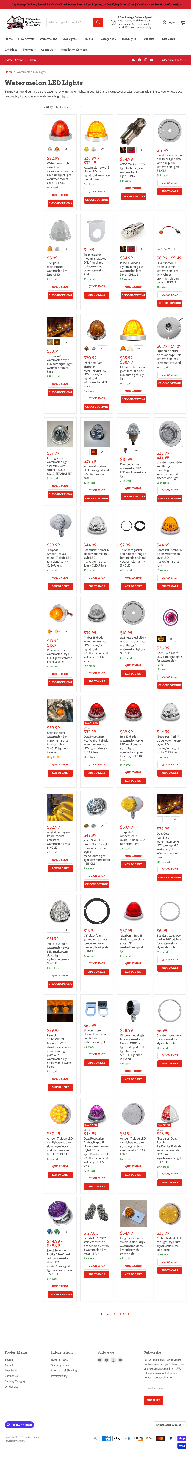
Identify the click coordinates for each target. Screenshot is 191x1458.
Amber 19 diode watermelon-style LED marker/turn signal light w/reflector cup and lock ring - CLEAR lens (96, 649)
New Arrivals (26, 39)
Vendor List (11, 1386)
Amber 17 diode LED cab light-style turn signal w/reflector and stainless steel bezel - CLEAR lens (60, 1146)
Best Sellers (12, 1370)
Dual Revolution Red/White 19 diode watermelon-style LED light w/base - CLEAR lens (96, 744)
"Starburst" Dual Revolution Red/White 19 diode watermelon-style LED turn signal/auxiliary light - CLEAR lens (170, 1150)
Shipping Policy (60, 1365)
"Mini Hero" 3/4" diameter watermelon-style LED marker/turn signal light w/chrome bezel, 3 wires (95, 374)
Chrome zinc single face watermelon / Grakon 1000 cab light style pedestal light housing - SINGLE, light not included (132, 1047)
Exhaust (149, 39)
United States (172, 59)
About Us (47, 49)
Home (9, 39)
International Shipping (64, 1370)
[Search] (98, 22)
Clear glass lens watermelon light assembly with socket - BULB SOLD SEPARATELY (59, 465)
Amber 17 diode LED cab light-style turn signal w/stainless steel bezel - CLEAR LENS (133, 1146)
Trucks (88, 39)
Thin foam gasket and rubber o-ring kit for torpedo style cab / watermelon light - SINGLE (133, 557)
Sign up (153, 1400)
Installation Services (74, 49)
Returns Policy (59, 1359)
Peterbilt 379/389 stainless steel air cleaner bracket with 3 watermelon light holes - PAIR (96, 1245)
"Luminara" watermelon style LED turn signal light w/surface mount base (59, 363)
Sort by (48, 107)
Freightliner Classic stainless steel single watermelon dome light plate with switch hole (133, 1245)
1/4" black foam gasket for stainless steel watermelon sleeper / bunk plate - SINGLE (96, 943)
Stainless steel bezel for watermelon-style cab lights (169, 1039)
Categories (108, 39)
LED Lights (70, 39)
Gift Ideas (11, 49)
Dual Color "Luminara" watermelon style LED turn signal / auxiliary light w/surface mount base (168, 845)
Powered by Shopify (15, 1440)
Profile (33, 59)
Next (123, 1314)
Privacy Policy (59, 1376)
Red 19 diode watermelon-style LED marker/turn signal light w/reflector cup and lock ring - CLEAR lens (132, 748)
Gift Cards (168, 39)
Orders (8, 59)
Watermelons (48, 39)
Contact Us (20, 59)
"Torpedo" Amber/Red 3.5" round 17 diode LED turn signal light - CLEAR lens (59, 557)
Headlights (129, 39)
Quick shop (60, 195)
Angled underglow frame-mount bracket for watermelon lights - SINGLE (59, 839)
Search (9, 1359)
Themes (28, 49)
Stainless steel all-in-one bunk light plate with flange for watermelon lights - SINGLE (170, 162)
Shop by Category (15, 1381)
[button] (169, 22)
